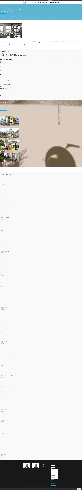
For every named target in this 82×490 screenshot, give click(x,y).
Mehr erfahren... (38, 489)
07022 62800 (49, 0)
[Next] (0, 165)
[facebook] (23, 0)
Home (35, 2)
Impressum (56, 2)
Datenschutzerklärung (53, 475)
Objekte (51, 2)
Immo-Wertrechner (45, 2)
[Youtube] (24, 0)
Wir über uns (39, 2)
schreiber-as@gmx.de (57, 0)
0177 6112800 (52, 0)
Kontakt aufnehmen (4, 110)
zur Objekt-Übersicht (3, 13)
